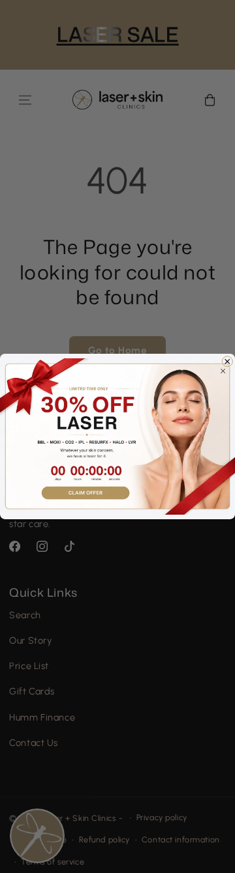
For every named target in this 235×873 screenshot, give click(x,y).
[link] (117, 436)
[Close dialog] (227, 361)
